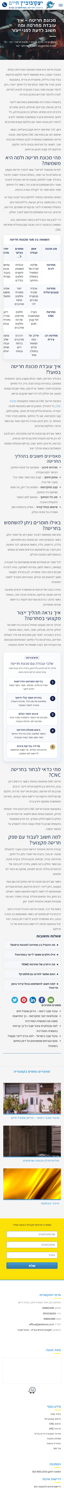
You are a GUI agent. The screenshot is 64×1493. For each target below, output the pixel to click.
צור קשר (57, 1448)
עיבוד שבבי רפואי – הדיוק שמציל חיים (37, 1011)
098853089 (49, 1319)
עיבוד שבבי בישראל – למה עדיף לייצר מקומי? (33, 1036)
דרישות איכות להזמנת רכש (47, 1486)
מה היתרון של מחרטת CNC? (38, 964)
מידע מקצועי (36, 41)
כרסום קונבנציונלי (52, 1418)
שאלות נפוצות (54, 1438)
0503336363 (49, 1313)
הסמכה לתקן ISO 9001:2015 (46, 1471)
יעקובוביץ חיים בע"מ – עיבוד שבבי (34, 1330)
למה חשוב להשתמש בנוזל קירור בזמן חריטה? (34, 985)
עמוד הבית (50, 41)
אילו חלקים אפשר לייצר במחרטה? (35, 954)
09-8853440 (5, 6)
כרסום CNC (55, 1423)
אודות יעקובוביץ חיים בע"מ (47, 1433)
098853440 (48, 1307)
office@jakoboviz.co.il (41, 1324)
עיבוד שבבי (55, 1413)
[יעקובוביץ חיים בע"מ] (32, 5)
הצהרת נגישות (54, 1443)
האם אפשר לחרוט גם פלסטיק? (37, 974)
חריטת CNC (55, 1428)
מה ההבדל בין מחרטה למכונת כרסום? (32, 944)
